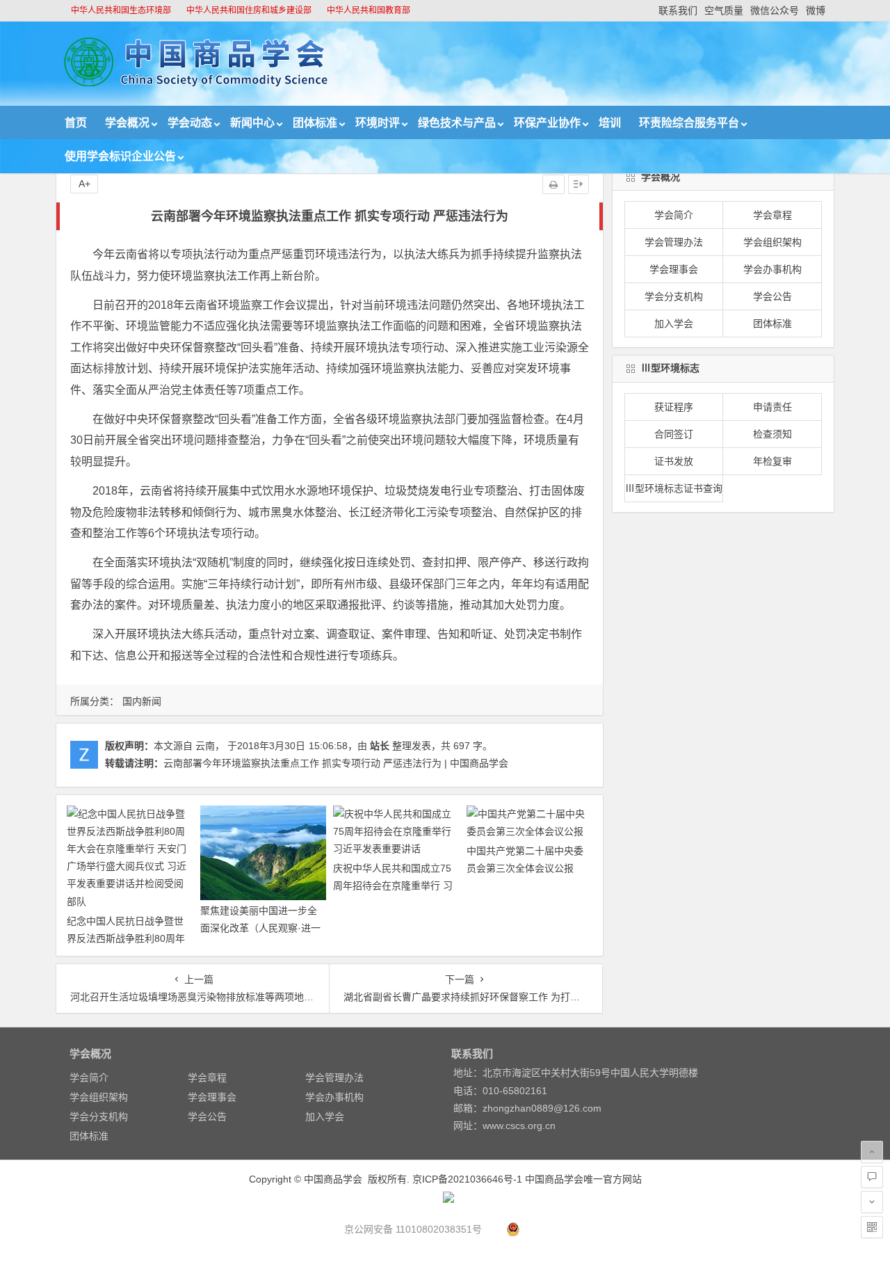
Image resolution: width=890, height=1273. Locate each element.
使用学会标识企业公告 (120, 156)
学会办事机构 (772, 269)
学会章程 (772, 215)
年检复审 (772, 461)
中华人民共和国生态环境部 (121, 10)
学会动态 (190, 123)
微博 (815, 10)
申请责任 (772, 407)
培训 (610, 123)
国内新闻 (141, 701)
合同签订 (673, 434)
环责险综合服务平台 (689, 123)
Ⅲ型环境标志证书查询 (673, 488)
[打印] (553, 184)
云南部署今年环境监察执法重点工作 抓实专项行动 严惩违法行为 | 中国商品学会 (335, 763)
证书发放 (673, 461)
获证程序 (673, 407)
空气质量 (723, 10)
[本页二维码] (872, 1227)
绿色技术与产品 (457, 123)
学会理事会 (673, 269)
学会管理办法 (674, 242)
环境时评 (377, 123)
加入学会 (673, 323)
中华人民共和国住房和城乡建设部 (249, 10)
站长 (379, 745)
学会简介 (673, 215)
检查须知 (772, 434)
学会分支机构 (674, 296)
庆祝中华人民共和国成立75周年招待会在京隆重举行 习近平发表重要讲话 (393, 885)
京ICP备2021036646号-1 (467, 1179)
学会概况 (127, 123)
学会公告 (772, 296)
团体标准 (315, 123)
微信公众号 (774, 10)
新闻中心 (252, 123)
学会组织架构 (772, 242)
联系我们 (677, 10)
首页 (76, 123)
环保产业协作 (547, 123)
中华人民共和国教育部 (368, 10)
